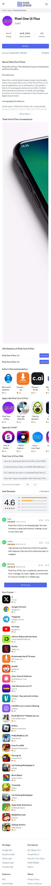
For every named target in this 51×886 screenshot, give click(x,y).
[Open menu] (3, 3)
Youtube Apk (7, 867)
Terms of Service (35, 883)
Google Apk (7, 850)
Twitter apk (7, 858)
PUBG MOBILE (33, 863)
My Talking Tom (34, 850)
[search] (46, 4)
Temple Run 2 (33, 854)
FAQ (3, 879)
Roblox (30, 867)
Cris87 (18, 23)
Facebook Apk (8, 854)
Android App (7, 883)
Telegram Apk (8, 863)
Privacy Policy (33, 879)
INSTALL (25, 46)
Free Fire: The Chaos (36, 858)
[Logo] (24, 4)
